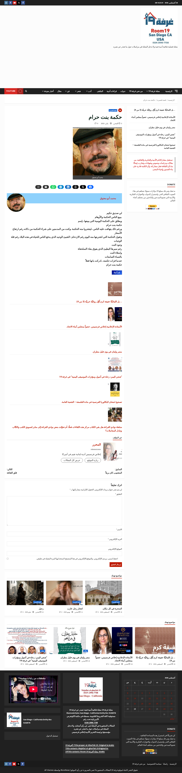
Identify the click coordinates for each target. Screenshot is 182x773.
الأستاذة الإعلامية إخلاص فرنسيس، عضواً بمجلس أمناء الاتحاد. (94, 326)
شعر (79, 91)
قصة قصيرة (113, 110)
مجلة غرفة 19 (154, 91)
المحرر (115, 123)
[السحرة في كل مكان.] (103, 593)
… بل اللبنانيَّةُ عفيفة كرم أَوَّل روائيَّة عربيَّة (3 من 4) (99, 301)
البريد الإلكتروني (115, 539)
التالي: (12, 471)
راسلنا (165, 764)
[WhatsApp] (53, 187)
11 (157, 698)
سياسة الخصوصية (154, 764)
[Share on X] (83, 187)
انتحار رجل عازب (75, 608)
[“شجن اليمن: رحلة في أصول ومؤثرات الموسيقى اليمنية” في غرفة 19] (27, 640)
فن (68, 91)
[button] (176, 91)
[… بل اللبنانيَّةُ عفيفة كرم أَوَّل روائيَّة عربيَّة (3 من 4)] (155, 640)
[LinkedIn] (68, 187)
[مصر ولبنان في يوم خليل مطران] (70, 640)
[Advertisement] (91, 67)
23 (171, 709)
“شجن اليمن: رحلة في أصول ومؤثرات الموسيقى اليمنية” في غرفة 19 (90, 376)
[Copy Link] (38, 187)
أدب (89, 91)
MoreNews (65, 770)
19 (150, 703)
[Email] (46, 187)
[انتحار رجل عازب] (64, 593)
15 (128, 698)
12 (150, 698)
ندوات (122, 91)
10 (164, 698)
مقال (59, 91)
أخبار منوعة (49, 91)
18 (157, 703)
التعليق (118, 494)
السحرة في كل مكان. (112, 608)
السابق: (113, 471)
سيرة (171, 651)
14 (135, 698)
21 (135, 703)
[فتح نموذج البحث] (26, 91)
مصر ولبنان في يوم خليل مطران (107, 351)
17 (164, 703)
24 (164, 709)
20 (142, 703)
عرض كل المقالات (72, 460)
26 (150, 709)
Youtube (10, 91)
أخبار (128, 651)
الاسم (119, 529)
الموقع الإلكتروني (115, 549)
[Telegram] (61, 187)
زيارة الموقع (92, 460)
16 (171, 703)
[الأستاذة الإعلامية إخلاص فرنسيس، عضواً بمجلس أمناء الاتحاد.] (112, 640)
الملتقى (100, 91)
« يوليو (172, 718)
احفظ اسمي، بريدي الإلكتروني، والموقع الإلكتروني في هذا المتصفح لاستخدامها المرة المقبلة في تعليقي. (77, 558)
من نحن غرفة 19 (136, 91)
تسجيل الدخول (52, 736)
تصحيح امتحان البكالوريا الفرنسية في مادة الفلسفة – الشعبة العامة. (91, 402)
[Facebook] (90, 187)
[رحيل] (25, 593)
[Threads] (75, 187)
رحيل (41, 608)
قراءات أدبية (112, 91)
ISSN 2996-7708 (91, 722)
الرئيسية (168, 91)
